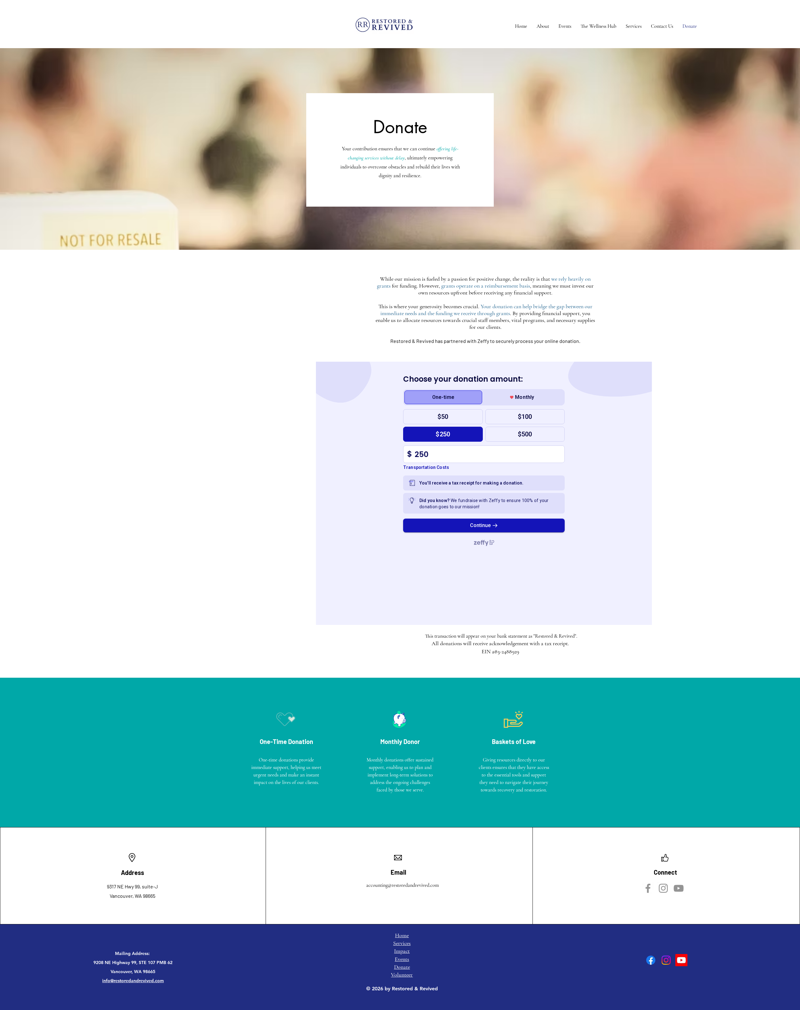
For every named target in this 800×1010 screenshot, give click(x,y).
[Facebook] (648, 888)
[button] (543, 26)
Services (402, 943)
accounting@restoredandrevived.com (402, 885)
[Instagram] (663, 888)
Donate (402, 966)
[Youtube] (681, 960)
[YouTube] (678, 888)
